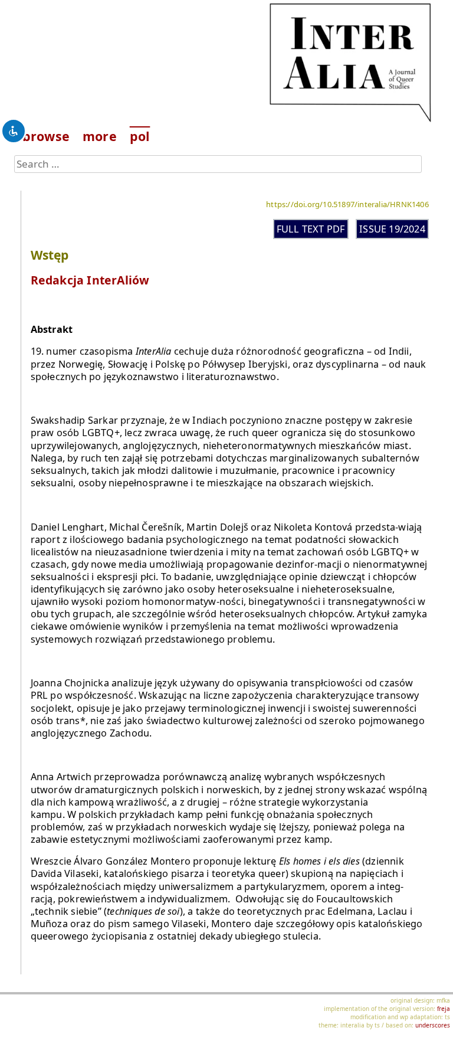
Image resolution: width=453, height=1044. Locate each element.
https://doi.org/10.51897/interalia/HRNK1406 (347, 204)
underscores (432, 1025)
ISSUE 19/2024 (392, 228)
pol (140, 136)
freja (443, 1008)
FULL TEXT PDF (311, 228)
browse (46, 136)
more (100, 136)
